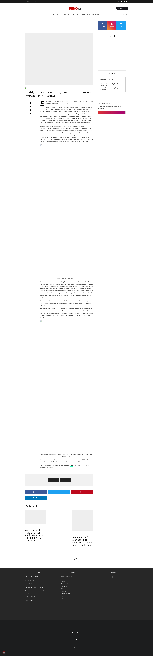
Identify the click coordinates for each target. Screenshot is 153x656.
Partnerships (96, 14)
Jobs (88, 14)
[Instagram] (124, 1)
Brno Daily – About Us (67, 579)
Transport (38, 88)
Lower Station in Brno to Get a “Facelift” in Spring (67, 118)
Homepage (64, 586)
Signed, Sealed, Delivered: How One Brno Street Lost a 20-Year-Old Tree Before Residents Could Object (115, 64)
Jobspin (112, 79)
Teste (62, 598)
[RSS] (123, 14)
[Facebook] (118, 1)
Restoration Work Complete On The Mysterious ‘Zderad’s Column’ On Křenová (86, 27)
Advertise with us (30, 596)
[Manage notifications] (3, 652)
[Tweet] (30, 106)
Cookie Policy (65, 584)
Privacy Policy (29, 600)
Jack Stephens (30, 88)
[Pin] (30, 110)
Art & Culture (75, 14)
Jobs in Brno (65, 588)
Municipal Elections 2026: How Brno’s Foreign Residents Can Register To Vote (115, 56)
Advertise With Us (66, 576)
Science (83, 14)
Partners (63, 591)
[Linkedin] (80, 632)
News (37, 21)
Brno (65, 14)
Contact (63, 581)
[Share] (30, 103)
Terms (63, 596)
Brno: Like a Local (109, 609)
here (71, 465)
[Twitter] (121, 1)
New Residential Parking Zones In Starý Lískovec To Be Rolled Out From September (39, 27)
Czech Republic (56, 14)
